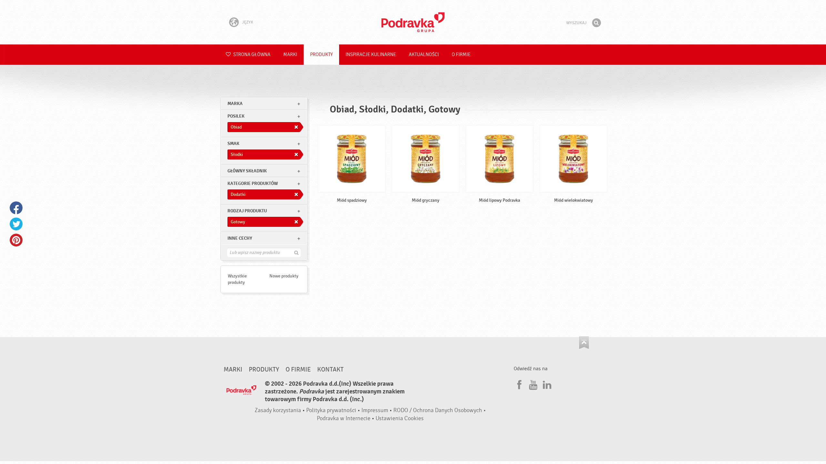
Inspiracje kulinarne (371, 54)
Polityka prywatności (331, 410)
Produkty (321, 54)
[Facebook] (518, 384)
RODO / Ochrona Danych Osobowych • (439, 410)
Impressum (374, 410)
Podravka (413, 22)
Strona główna (251, 54)
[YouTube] (532, 384)
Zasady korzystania (278, 410)
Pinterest (16, 240)
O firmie (461, 54)
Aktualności (424, 54)
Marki (290, 54)
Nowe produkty (283, 276)
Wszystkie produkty (237, 279)
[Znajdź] (596, 23)
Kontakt (330, 369)
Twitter (16, 224)
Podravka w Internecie (343, 418)
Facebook (16, 207)
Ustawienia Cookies (400, 418)
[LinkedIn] (546, 384)
